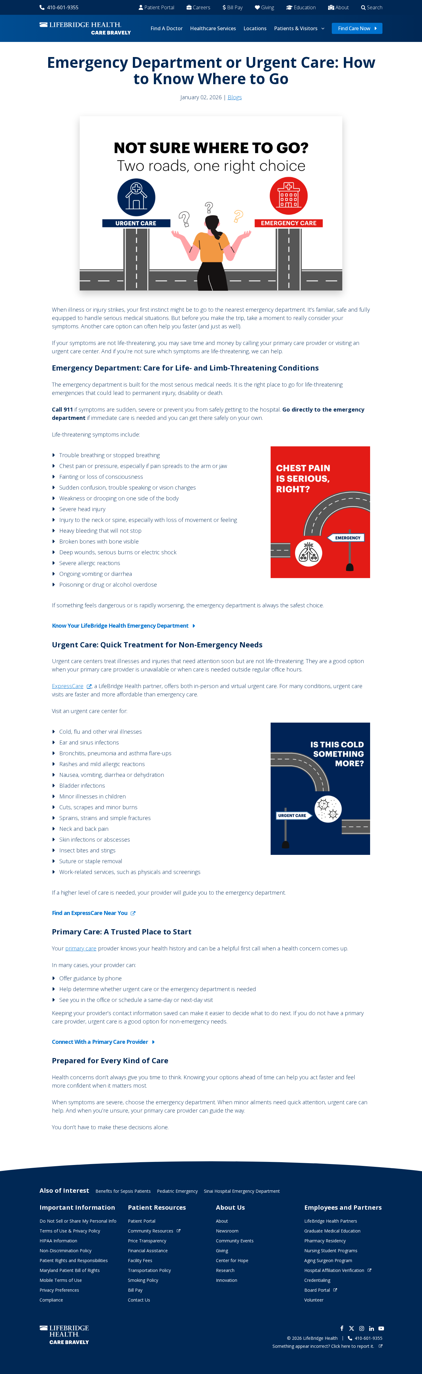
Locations (255, 28)
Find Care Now (354, 28)
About (342, 7)
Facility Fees (140, 1260)
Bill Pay (235, 7)
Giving (267, 7)
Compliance (51, 1300)
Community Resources (150, 1231)
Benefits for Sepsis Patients (123, 1191)
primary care (80, 948)
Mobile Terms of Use (61, 1280)
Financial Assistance (148, 1250)
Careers (201, 7)
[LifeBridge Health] (64, 1335)
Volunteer (313, 1300)
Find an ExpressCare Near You (89, 913)
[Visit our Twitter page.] (351, 1328)
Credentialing (317, 1280)
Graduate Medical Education (332, 1231)
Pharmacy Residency (325, 1241)
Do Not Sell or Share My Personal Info (78, 1221)
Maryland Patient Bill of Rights (70, 1270)
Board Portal (317, 1290)
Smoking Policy (143, 1280)
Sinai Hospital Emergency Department (242, 1191)
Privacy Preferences (59, 1290)
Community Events (235, 1241)
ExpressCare (67, 686)
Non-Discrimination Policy (65, 1250)
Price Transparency (147, 1241)
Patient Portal (159, 7)
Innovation (226, 1280)
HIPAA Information (58, 1241)
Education (305, 7)
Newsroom (227, 1231)
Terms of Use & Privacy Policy (70, 1231)
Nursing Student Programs (330, 1250)
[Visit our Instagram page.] (361, 1328)
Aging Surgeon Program (328, 1260)
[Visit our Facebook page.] (341, 1328)
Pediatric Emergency (177, 1191)
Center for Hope (232, 1260)
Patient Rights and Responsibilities (74, 1260)
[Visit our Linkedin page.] (371, 1328)
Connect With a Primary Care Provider (100, 1041)
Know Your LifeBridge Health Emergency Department (120, 625)
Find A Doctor (166, 28)
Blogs (235, 97)
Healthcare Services (213, 28)
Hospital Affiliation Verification (334, 1270)
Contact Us (139, 1300)
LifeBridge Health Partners (330, 1221)
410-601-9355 (62, 7)
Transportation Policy (149, 1270)
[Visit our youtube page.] (381, 1328)
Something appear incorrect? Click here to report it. (323, 1346)
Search (374, 7)
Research (225, 1270)
